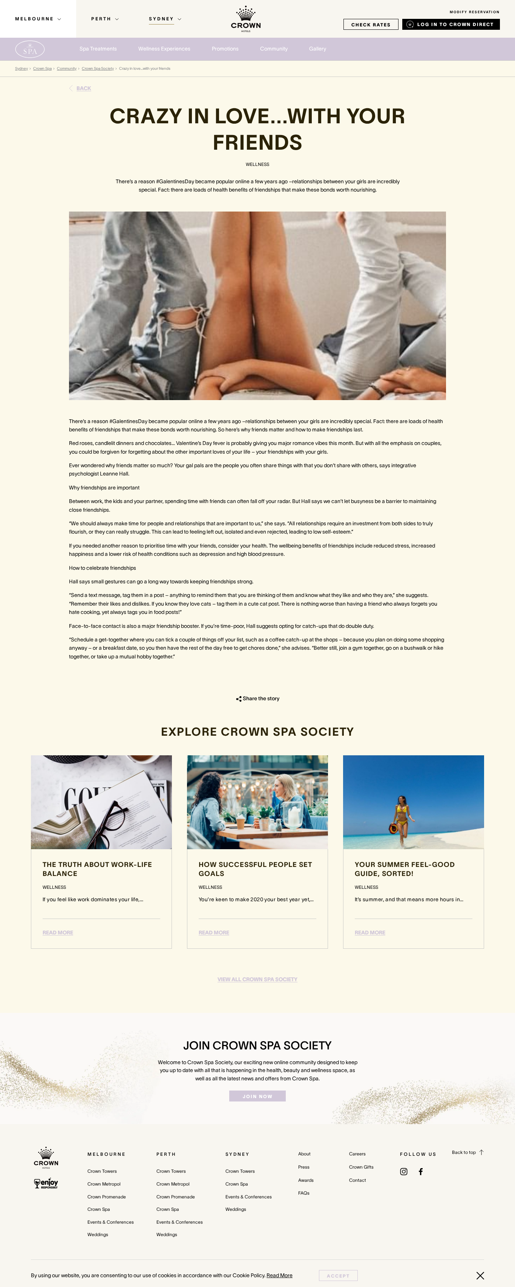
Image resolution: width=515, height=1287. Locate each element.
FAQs (304, 1192)
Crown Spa (42, 68)
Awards (306, 1180)
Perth (166, 1154)
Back (84, 88)
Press (304, 1166)
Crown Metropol (104, 1183)
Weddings (97, 1234)
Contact (357, 1180)
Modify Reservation (475, 12)
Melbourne (106, 1154)
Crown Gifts (361, 1166)
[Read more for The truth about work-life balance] (101, 802)
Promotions (225, 49)
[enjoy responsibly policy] (46, 1183)
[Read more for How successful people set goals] (257, 802)
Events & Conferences (110, 1222)
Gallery (317, 49)
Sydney (21, 68)
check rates (371, 24)
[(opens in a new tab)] (404, 1171)
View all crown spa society (257, 979)
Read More (58, 933)
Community (67, 68)
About (304, 1153)
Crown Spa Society (98, 68)
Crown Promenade (106, 1196)
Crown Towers (102, 1171)
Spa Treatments (98, 49)
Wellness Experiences (164, 49)
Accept (338, 1275)
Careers (357, 1153)
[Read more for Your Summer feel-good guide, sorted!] (413, 802)
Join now (258, 1096)
